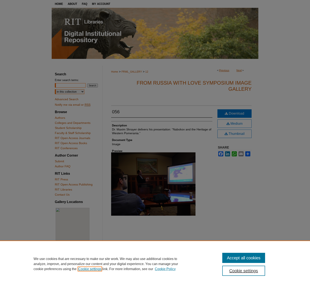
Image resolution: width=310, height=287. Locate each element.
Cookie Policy (165, 269)
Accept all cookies (243, 258)
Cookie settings (89, 269)
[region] (155, 264)
